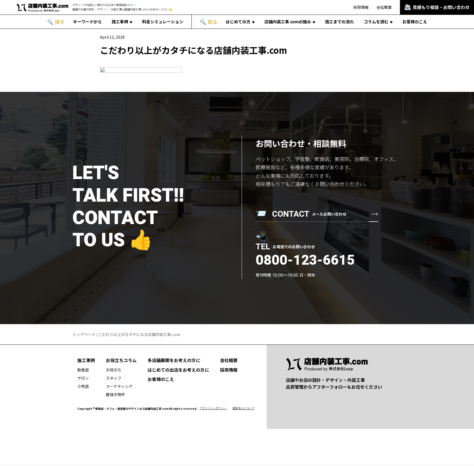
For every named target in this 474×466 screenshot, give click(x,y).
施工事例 (120, 21)
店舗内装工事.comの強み (287, 21)
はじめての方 (238, 21)
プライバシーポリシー (213, 408)
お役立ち (113, 369)
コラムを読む (376, 21)
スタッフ (113, 378)
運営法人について (243, 408)
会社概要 (384, 7)
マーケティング (119, 386)
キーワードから (87, 21)
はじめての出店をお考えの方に (178, 369)
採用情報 (361, 7)
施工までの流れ (339, 21)
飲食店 (83, 369)
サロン (83, 378)
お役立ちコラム (121, 360)
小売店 (83, 386)
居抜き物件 (115, 394)
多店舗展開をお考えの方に (174, 360)
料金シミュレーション (162, 21)
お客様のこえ (414, 21)
